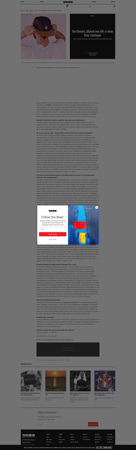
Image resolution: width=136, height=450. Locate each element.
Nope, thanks (52, 239)
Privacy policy (107, 447)
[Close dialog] (96, 207)
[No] (134, 447)
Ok (97, 447)
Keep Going (53, 234)
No (100, 447)
